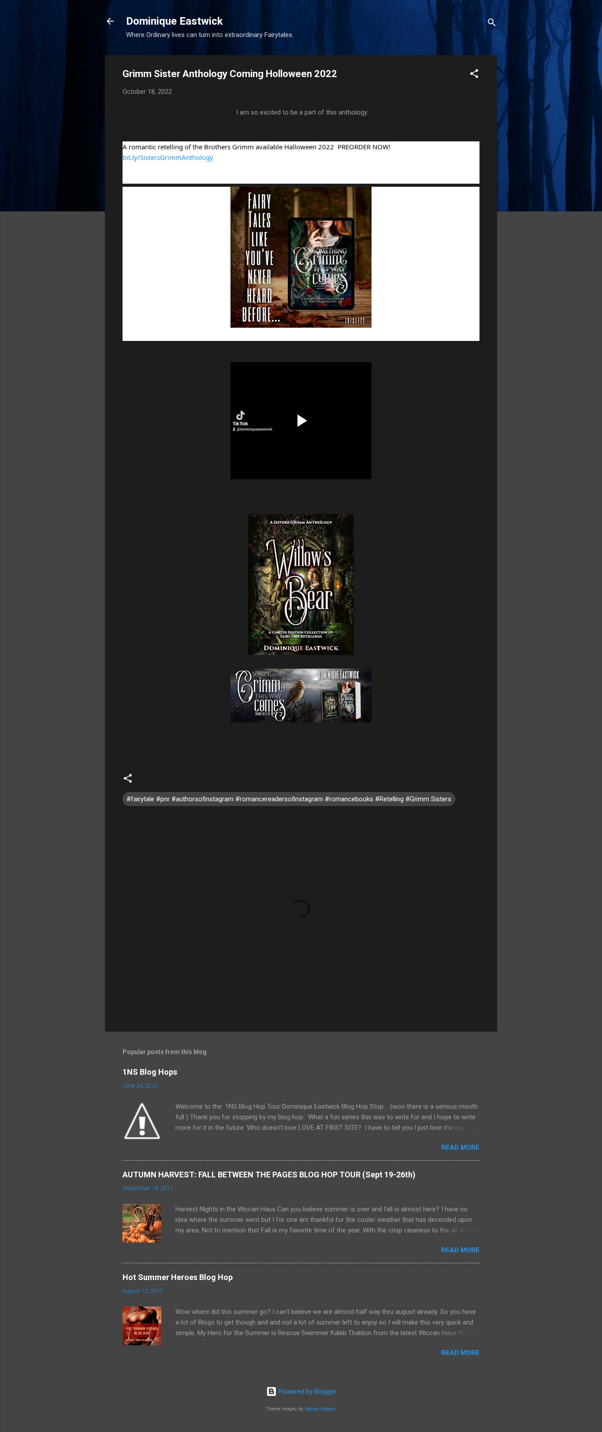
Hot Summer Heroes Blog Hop (178, 1277)
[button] (474, 75)
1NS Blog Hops (150, 1072)
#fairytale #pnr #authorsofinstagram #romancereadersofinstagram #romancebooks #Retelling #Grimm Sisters (288, 799)
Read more (460, 1147)
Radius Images (320, 1409)
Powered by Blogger (306, 1391)
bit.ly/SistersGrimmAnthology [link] (168, 157)
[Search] (492, 24)
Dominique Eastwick (174, 21)
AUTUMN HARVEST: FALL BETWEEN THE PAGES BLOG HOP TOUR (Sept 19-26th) (269, 1174)
